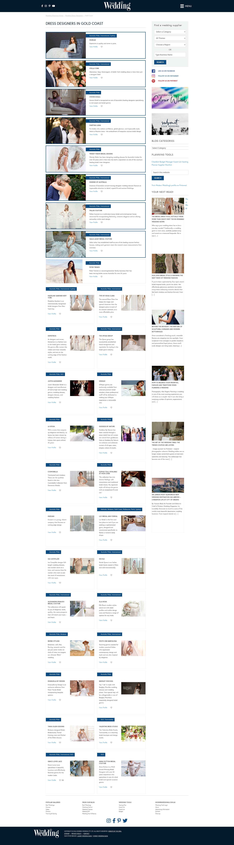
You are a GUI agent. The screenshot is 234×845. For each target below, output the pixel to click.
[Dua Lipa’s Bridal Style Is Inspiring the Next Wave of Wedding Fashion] (168, 264)
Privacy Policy (76, 833)
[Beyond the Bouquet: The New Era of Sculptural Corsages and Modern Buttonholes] (168, 317)
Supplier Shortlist (165, 165)
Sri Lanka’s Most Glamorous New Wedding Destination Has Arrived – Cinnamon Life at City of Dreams (166, 497)
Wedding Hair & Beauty (89, 813)
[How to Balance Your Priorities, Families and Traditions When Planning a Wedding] (168, 373)
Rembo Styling (53, 641)
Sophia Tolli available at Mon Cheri (108, 473)
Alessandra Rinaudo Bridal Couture (56, 603)
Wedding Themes (87, 809)
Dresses (48, 807)
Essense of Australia (98, 182)
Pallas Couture (95, 211)
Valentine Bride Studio (108, 726)
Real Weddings (50, 805)
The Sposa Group (106, 336)
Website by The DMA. (115, 831)
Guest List (177, 162)
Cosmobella (53, 472)
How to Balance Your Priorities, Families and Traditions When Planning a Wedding (165, 385)
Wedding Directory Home (54, 16)
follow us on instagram (168, 76)
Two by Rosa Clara (106, 296)
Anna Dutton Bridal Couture (107, 762)
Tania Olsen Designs (56, 726)
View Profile (93, 47)
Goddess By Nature (107, 426)
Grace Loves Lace (55, 761)
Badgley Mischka (106, 681)
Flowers (48, 811)
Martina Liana (95, 125)
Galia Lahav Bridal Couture (100, 239)
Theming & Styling (51, 813)
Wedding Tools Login (161, 805)
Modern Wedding (46, 833)
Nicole (102, 559)
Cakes (47, 809)
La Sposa (51, 426)
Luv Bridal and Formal (108, 516)
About (157, 807)
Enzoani (51, 516)
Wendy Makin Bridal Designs (101, 154)
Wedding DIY (86, 811)
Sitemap (157, 813)
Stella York (94, 68)
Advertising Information (162, 809)
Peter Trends (94, 267)
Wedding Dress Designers (74, 16)
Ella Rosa (103, 602)
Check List (122, 809)
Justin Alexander (55, 381)
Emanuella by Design (56, 681)
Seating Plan (122, 805)
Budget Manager (166, 162)
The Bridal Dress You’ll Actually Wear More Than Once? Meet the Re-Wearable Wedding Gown (168, 219)
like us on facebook (166, 71)
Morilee (92, 40)
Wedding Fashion (87, 807)
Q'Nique (102, 381)
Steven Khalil (94, 97)
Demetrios (52, 336)
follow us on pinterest (168, 81)
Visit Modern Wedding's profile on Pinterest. (169, 185)
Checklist (155, 162)
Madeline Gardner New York (57, 297)
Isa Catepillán (53, 559)
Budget (121, 811)
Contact (157, 811)
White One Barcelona (108, 641)
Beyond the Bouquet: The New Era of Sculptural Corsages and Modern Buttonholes (167, 329)
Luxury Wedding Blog (84, 836)
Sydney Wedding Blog (100, 836)
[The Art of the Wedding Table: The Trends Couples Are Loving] (168, 431)
